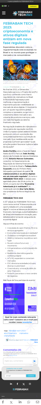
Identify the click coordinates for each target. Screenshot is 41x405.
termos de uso (13, 355)
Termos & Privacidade (7, 399)
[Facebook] (17, 384)
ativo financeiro (10, 333)
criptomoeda (9, 336)
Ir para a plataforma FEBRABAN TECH (20, 1)
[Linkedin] (11, 384)
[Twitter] (24, 384)
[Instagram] (30, 384)
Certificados (33, 6)
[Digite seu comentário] (18, 361)
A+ (24, 87)
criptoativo (23, 333)
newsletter (27, 322)
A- (21, 87)
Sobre (3, 396)
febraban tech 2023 (17, 331)
